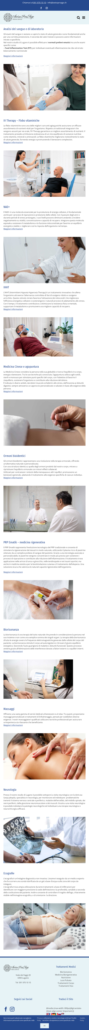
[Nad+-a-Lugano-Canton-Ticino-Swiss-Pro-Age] (44, 238)
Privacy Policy (39, 1019)
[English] (47, 1014)
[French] (50, 1014)
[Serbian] (62, 1014)
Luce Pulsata (65, 980)
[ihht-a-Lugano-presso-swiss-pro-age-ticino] (38, 318)
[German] (53, 1014)
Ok (45, 1026)
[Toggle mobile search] (78, 17)
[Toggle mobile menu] (84, 17)
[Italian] (56, 1014)
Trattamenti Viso (66, 986)
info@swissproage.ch (57, 2)
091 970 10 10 (39, 2)
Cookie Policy (82, 1019)
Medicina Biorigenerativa (66, 974)
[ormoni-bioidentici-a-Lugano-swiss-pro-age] (44, 486)
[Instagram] (12, 1009)
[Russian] (59, 1014)
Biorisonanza (66, 972)
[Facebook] (5, 1009)
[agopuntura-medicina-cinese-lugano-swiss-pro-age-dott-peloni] (44, 400)
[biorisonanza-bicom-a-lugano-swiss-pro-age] (38, 660)
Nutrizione (66, 977)
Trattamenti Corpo (66, 983)
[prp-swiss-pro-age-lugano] (38, 581)
